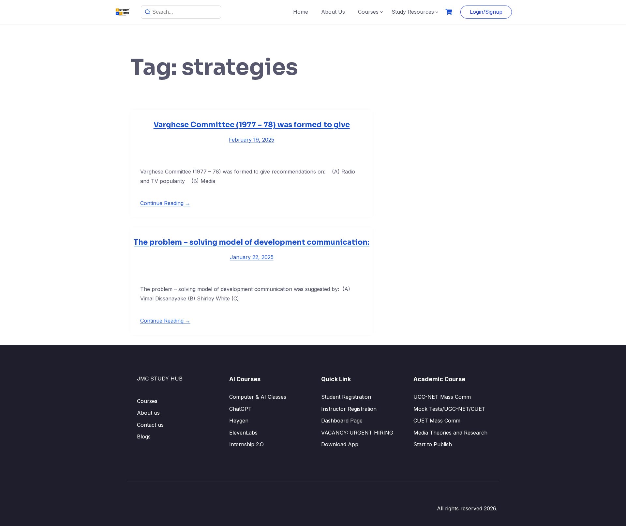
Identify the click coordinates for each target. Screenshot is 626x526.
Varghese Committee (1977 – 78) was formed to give (252, 124)
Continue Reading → (165, 203)
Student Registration (346, 397)
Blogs (144, 436)
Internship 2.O (246, 444)
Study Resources (413, 11)
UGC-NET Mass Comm (442, 397)
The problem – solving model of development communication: (251, 242)
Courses (368, 11)
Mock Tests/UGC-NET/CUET (449, 409)
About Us (333, 11)
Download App (339, 444)
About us (148, 412)
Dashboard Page (342, 420)
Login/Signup (486, 11)
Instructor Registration (349, 409)
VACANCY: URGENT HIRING (357, 432)
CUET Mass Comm (436, 420)
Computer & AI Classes (257, 397)
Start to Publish (432, 444)
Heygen (238, 420)
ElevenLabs (243, 432)
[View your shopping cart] (449, 12)
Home (300, 11)
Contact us (150, 425)
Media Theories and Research (450, 432)
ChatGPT (240, 409)
